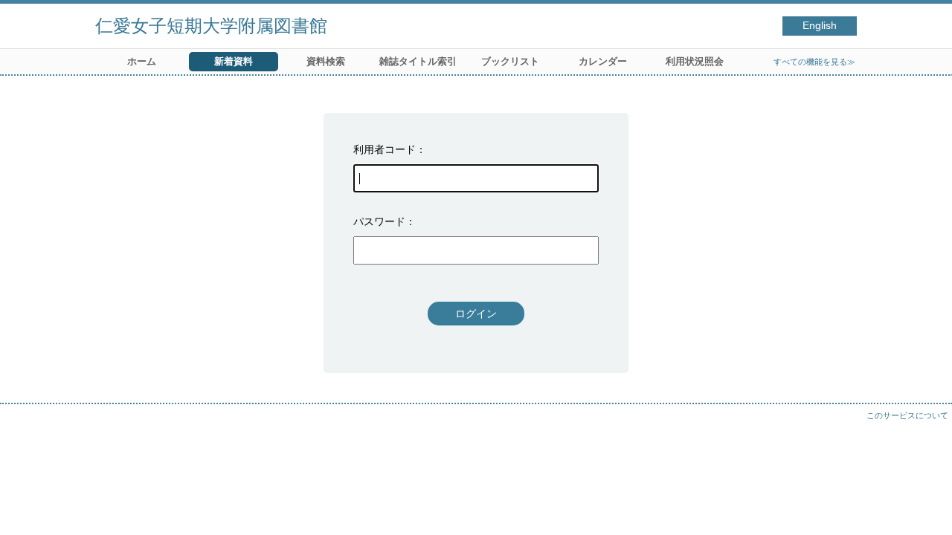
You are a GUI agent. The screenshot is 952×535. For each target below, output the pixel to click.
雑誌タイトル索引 (418, 61)
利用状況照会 (695, 61)
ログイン (476, 314)
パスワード (379, 221)
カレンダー (603, 61)
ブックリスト (510, 61)
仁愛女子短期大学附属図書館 (211, 26)
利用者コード (384, 149)
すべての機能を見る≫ (814, 61)
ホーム (141, 61)
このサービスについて (907, 415)
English (820, 25)
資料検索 (325, 61)
